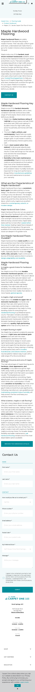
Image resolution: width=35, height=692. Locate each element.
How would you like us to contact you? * (14, 497)
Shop (6, 649)
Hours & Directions (17, 612)
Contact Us (9, 95)
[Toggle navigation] (2, 3)
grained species (16, 293)
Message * (5, 555)
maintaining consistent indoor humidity (15, 392)
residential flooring (8, 312)
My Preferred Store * (8, 544)
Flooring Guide (16, 21)
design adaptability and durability (13, 258)
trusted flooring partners (14, 78)
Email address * (7, 520)
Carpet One (5, 21)
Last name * (6, 479)
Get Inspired (9, 657)
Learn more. (24, 682)
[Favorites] (28, 4)
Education (8, 665)
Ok (17, 685)
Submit (17, 589)
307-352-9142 (17, 14)
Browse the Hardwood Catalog (17, 444)
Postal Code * (6, 532)
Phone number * (7, 508)
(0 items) (31, 3)
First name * (6, 467)
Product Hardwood (10, 23)
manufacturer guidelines (23, 173)
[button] (25, 4)
